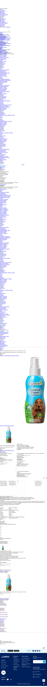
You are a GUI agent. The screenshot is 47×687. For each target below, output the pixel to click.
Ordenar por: (2, 608)
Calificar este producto (4, 559)
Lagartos (1, 102)
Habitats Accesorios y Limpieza (5, 104)
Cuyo (1, 118)
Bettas (1, 153)
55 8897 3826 (2, 338)
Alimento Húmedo (3, 73)
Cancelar (7, 599)
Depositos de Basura (3, 81)
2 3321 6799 (2, 178)
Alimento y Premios (11, 115)
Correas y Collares (3, 54)
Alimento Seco (2, 35)
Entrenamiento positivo (4, 173)
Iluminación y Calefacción (5, 106)
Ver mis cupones (3, 184)
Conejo (1, 117)
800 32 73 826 (2, 337)
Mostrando (2, 601)
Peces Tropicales (3, 150)
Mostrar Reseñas (8, 355)
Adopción (2, 175)
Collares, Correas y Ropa (4, 85)
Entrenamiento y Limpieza (5, 91)
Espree (1, 354)
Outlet (2, 168)
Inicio (1, 347)
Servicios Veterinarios (4, 333)
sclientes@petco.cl (3, 177)
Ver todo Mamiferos (3, 115)
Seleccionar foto (3, 631)
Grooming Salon (3, 172)
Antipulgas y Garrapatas (4, 57)
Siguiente (1, 620)
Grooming (2, 331)
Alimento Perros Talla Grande (5, 37)
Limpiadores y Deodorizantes (5, 80)
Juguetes (1, 48)
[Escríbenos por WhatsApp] (43, 680)
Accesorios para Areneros (4, 79)
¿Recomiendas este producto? (5, 560)
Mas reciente (2, 625)
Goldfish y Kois (3, 151)
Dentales (1, 46)
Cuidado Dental (3, 58)
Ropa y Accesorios (3, 53)
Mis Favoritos (2, 169)
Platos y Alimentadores (4, 52)
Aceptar (4, 643)
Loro (1, 134)
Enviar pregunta (2, 599)
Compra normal (20, 454)
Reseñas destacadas (4, 612)
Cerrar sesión (2, 15)
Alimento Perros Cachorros (5, 39)
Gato (1, 68)
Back (18, 465)
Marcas (23, 164)
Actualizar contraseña (4, 14)
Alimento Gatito (3, 74)
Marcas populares (3, 61)
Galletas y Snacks (3, 45)
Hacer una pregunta (4, 543)
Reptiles (1, 99)
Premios (1, 40)
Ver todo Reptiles (3, 100)
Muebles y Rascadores (4, 86)
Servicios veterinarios (4, 174)
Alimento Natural (3, 36)
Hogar (1, 49)
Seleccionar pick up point (21, 475)
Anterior (2, 619)
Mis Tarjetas (2, 12)
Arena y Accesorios (3, 88)
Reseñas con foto (3, 618)
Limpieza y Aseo (3, 59)
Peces (1, 148)
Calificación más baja (4, 616)
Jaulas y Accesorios (3, 138)
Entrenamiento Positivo (4, 332)
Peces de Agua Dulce (4, 152)
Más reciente (2, 609)
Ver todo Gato (2, 69)
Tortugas (1, 101)
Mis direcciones (3, 13)
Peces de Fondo (3, 154)
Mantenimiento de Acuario (5, 157)
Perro (1, 33)
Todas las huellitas (3, 605)
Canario (1, 133)
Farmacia (3, 326)
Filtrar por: (2, 602)
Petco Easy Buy (3, 10)
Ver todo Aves (2, 132)
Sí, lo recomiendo (3, 562)
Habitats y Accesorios (4, 156)
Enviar (6, 572)
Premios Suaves (3, 44)
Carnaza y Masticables (4, 41)
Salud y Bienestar (3, 55)
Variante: (1, 461)
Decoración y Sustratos (4, 105)
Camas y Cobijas (3, 50)
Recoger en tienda (21, 457)
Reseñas (1, 355)
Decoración (2, 158)
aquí (18, 504)
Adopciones (2, 334)
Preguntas (2, 621)
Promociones (3, 165)
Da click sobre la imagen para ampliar (7, 425)
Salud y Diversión (3, 139)
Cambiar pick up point (21, 460)
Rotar (2, 643)
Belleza (1, 60)
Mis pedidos (2, 11)
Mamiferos (2, 114)
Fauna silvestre (2, 135)
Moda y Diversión (3, 47)
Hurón (1, 119)
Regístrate (8, 27)
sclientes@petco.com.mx (4, 336)
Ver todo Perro (2, 34)
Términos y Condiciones (4, 571)
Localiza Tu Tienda (3, 323)
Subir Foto (3, 572)
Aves (1, 131)
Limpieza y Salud (3, 123)
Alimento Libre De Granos (5, 38)
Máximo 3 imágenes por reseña (5, 570)
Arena (1, 77)
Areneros (1, 78)
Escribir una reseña (4, 541)
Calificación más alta (4, 614)
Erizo (1, 116)
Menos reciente (3, 628)
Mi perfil (1, 9)
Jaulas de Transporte (3, 51)
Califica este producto (15, 355)
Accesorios (2, 103)
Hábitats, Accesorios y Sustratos (6, 121)
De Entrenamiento (3, 200)
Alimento (7, 34)
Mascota (1, 32)
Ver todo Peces (2, 149)
